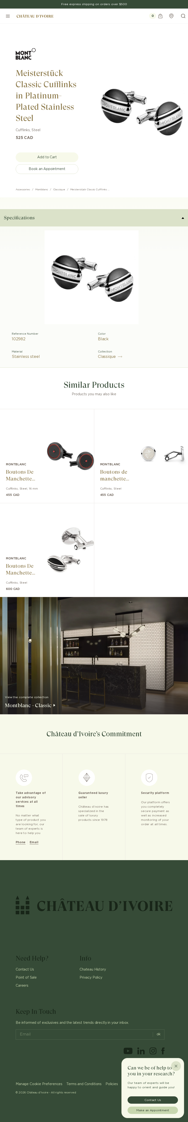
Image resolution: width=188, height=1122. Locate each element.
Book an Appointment (47, 169)
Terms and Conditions (84, 1084)
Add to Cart (47, 157)
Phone (20, 842)
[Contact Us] (171, 16)
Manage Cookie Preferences (39, 1084)
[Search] (183, 16)
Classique (59, 189)
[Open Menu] (8, 16)
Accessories (23, 189)
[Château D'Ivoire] (35, 15)
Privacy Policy (91, 977)
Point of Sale (26, 977)
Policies (112, 1084)
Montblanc (41, 189)
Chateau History (93, 969)
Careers (22, 985)
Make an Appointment (152, 1110)
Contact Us (25, 969)
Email (34, 842)
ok (159, 1034)
